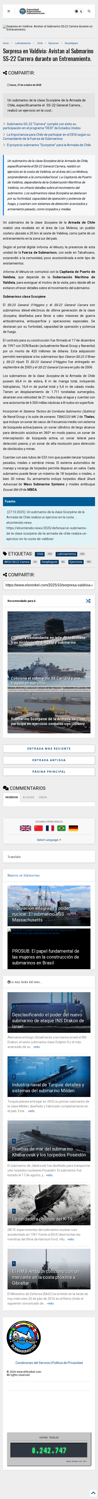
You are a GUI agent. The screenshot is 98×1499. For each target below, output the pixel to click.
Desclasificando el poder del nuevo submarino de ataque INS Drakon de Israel (48, 1020)
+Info (36, 1047)
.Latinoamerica (23, 43)
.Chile (39, 43)
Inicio (6, 43)
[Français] (50, 828)
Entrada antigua (49, 760)
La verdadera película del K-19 (42, 1219)
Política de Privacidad (67, 1363)
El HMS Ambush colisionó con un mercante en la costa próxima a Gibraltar (45, 1277)
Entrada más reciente (49, 748)
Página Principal (49, 771)
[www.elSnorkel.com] (33, 12)
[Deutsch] (73, 828)
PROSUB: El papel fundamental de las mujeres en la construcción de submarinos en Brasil (45, 957)
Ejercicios (54, 43)
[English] (25, 828)
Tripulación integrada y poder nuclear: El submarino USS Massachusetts (41, 914)
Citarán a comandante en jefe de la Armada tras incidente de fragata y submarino (48, 640)
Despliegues (71, 43)
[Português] (61, 828)
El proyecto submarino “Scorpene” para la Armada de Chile (49, 145)
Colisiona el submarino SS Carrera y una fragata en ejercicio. (45, 680)
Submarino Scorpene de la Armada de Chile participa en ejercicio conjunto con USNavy (48, 721)
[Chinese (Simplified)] (38, 828)
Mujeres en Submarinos (24, 875)
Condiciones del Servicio (32, 1363)
